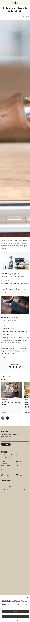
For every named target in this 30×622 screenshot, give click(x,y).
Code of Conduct (5, 470)
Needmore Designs (22, 489)
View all (3, 379)
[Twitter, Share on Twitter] (13, 367)
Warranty (18, 461)
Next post (25, 358)
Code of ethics (5, 467)
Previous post (5, 358)
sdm (15, 489)
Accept (15, 611)
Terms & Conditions (6, 465)
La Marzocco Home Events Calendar (18, 340)
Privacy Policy (17, 620)
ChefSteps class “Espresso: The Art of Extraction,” (16, 350)
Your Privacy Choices (16, 487)
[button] (27, 597)
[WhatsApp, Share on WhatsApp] (20, 367)
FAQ (17, 465)
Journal (2, 16)
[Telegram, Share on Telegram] (17, 367)
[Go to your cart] (2, 2)
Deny (15, 616)
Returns (18, 463)
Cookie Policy (11, 620)
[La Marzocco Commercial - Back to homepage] (15, 2)
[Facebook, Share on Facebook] (10, 367)
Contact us (19, 467)
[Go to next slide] (7, 418)
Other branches (7, 480)
